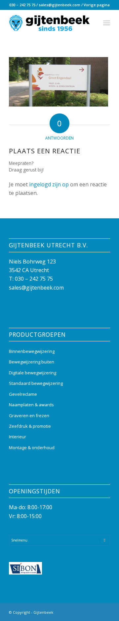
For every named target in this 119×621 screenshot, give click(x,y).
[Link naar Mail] (105, 611)
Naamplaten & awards (31, 405)
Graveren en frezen (29, 416)
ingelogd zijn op (49, 184)
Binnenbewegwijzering (32, 351)
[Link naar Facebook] (85, 611)
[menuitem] (106, 23)
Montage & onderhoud (32, 447)
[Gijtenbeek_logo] (49, 23)
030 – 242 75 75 (22, 4)
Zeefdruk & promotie (30, 426)
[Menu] (106, 23)
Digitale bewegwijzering (32, 373)
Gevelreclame (23, 394)
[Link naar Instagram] (95, 611)
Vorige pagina (97, 4)
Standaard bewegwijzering (36, 383)
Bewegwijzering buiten (31, 362)
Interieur (17, 437)
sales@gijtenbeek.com (59, 4)
